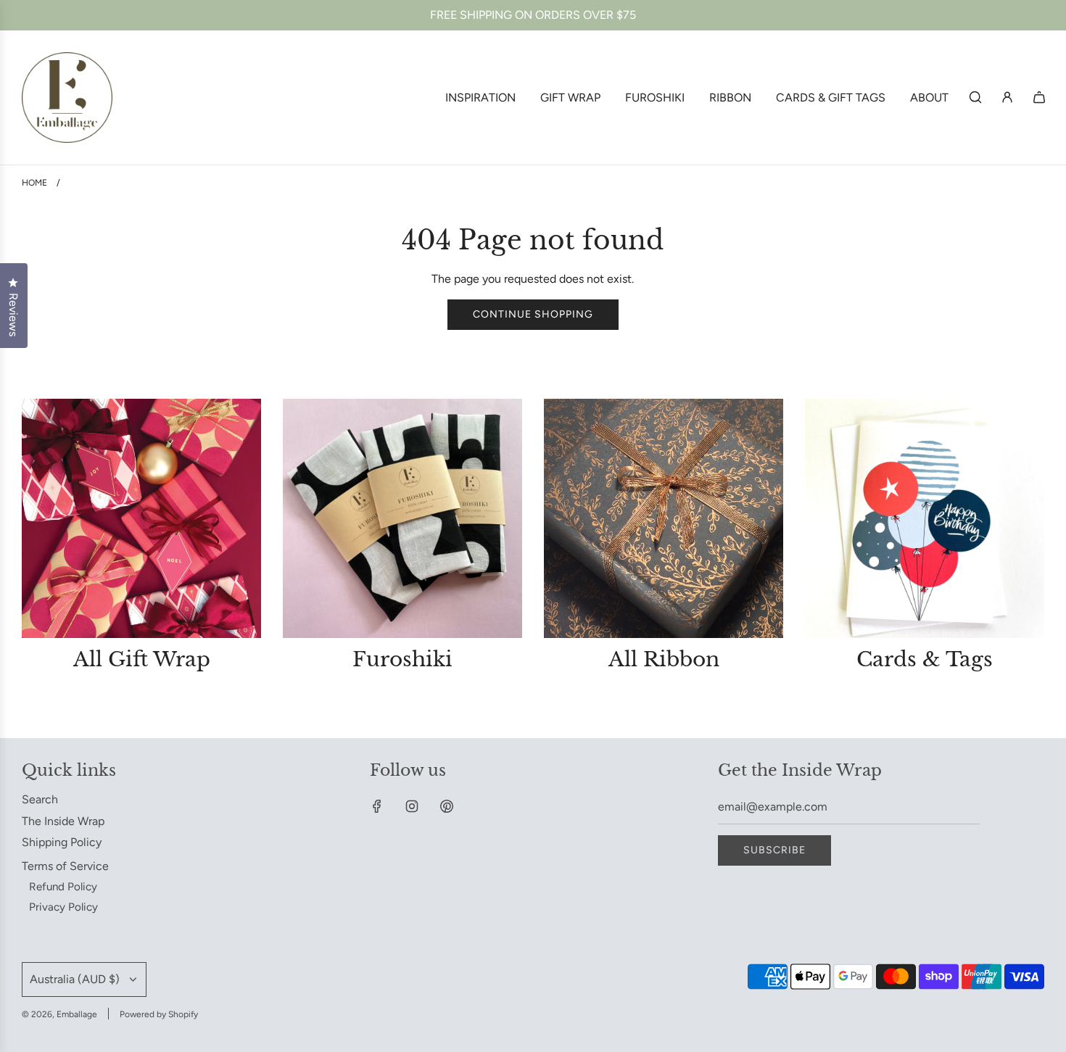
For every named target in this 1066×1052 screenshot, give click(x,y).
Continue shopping (533, 314)
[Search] (975, 97)
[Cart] (1039, 97)
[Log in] (1007, 97)
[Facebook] (377, 806)
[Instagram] (412, 806)
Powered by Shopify (159, 1014)
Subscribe (774, 850)
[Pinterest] (447, 806)
